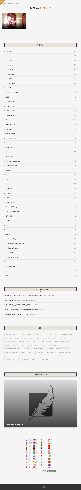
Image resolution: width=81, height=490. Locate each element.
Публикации (41, 202)
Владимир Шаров (41, 338)
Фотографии (41, 266)
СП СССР (41, 216)
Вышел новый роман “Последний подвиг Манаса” (21, 310)
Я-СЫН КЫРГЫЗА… (16, 424)
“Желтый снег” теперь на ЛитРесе (16, 300)
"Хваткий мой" (10, 334)
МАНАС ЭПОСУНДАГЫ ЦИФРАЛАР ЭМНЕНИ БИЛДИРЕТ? (24, 295)
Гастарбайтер (41, 102)
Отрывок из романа (62, 349)
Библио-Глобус (27, 338)
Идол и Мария (42, 239)
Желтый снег (41, 124)
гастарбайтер (43, 359)
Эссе (41, 275)
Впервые (53, 338)
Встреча (62, 338)
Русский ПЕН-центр (41, 207)
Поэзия (41, 193)
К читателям (41, 134)
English (42, 60)
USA (48, 334)
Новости (41, 184)
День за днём (41, 106)
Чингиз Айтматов (41, 271)
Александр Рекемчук (12, 338)
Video (54, 334)
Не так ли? (27, 349)
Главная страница (8, 4)
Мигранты (46, 345)
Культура (41, 152)
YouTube (41, 88)
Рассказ (31, 352)
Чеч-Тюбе (66, 356)
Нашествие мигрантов (42, 243)
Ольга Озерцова (39, 349)
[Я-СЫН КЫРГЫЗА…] (40, 403)
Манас (41, 170)
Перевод (41, 188)
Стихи (8, 356)
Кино (41, 143)
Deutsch (42, 56)
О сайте (50, 349)
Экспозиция (25, 359)
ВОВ (41, 97)
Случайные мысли (41, 211)
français (42, 70)
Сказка (42, 253)
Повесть (23, 352)
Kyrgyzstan (39, 334)
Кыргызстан (41, 156)
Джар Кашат (41, 115)
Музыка (41, 175)
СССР (41, 225)
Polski (42, 79)
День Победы (41, 111)
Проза (41, 198)
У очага (41, 262)
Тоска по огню (42, 257)
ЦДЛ (50, 356)
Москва (55, 345)
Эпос (33, 359)
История (41, 129)
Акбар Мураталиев (66, 334)
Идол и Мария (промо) (61, 341)
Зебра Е (35, 341)
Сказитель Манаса (65, 352)
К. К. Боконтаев (41, 138)
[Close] (2, 2)
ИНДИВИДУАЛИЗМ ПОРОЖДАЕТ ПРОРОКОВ (13, 21)
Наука (41, 179)
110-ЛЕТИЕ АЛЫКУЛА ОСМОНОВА (16, 314)
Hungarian (42, 74)
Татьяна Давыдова (19, 356)
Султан (41, 230)
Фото (44, 356)
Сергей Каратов (51, 352)
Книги (8, 345)
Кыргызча (42, 83)
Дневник (41, 120)
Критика (41, 147)
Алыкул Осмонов (41, 92)
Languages (41, 51)
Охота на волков (11, 352)
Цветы (57, 356)
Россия (40, 352)
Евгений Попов (10, 341)
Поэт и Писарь (42, 248)
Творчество (41, 234)
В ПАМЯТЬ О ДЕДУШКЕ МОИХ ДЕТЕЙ (17, 305)
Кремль (15, 345)
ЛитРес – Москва (41, 166)
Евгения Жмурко (24, 341)
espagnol (42, 65)
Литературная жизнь (41, 161)
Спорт (41, 220)
